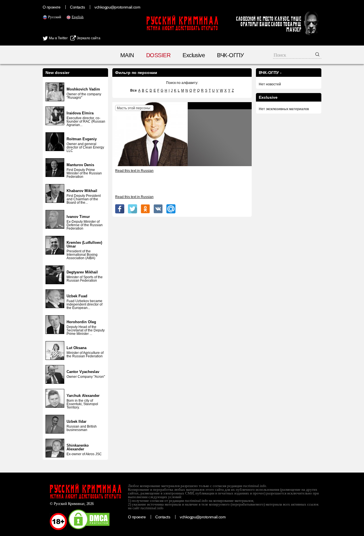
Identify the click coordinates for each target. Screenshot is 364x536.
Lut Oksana (76, 348)
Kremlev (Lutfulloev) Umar (84, 244)
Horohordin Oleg (81, 322)
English (78, 17)
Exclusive (194, 55)
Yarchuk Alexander (83, 395)
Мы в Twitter (58, 38)
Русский (54, 17)
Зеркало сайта (88, 38)
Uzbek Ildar (76, 421)
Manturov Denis (80, 165)
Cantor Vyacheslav (83, 372)
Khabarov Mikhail (82, 191)
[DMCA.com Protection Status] (89, 529)
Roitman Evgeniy (82, 139)
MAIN (127, 55)
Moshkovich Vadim (83, 89)
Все (133, 90)
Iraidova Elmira (80, 113)
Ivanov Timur (78, 217)
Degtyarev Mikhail (82, 272)
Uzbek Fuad (77, 296)
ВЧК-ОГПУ (230, 55)
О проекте (51, 7)
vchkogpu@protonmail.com (117, 7)
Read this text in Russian (134, 171)
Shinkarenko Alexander (78, 447)
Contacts (77, 7)
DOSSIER (158, 55)
